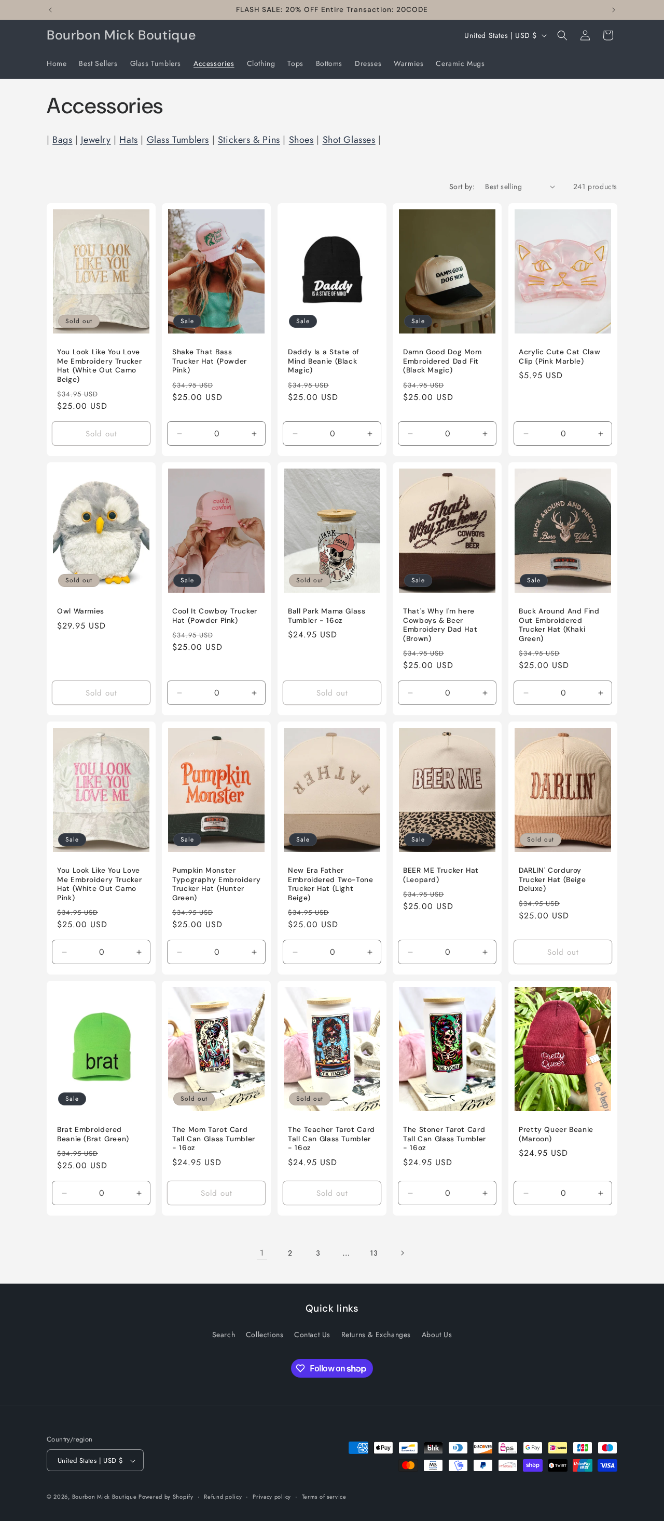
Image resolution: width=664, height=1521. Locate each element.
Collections (265, 1334)
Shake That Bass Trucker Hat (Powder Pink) (209, 361)
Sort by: (462, 186)
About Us (437, 1334)
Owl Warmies (80, 611)
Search (224, 1334)
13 (374, 1253)
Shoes (301, 139)
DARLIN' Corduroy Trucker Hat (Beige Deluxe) (552, 879)
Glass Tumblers (178, 139)
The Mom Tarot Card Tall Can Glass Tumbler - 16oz (213, 1138)
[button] (562, 35)
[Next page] (402, 1253)
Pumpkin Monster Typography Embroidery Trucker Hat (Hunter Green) (216, 884)
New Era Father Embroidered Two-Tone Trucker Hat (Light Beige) (331, 884)
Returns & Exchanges (376, 1334)
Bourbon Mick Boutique (105, 1497)
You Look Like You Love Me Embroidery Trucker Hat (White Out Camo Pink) (99, 884)
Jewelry (95, 139)
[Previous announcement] (50, 10)
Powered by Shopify (166, 1497)
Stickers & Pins (249, 139)
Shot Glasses (349, 139)
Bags (62, 139)
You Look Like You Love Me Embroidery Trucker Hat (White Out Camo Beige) (99, 366)
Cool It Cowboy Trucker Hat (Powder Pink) (214, 616)
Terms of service (324, 1496)
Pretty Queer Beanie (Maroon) (556, 1134)
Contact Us (312, 1334)
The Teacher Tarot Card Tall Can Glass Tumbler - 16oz (331, 1138)
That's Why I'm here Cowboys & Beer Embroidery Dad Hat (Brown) (440, 625)
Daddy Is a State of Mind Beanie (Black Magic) (323, 361)
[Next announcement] (613, 10)
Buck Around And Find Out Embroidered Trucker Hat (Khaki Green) (559, 625)
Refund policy (223, 1496)
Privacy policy (272, 1496)
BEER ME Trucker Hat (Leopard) (441, 875)
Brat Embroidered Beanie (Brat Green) (93, 1134)
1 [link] (262, 1253)
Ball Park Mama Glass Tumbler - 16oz (327, 616)
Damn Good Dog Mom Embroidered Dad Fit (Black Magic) (442, 361)
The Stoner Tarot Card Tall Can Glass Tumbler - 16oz (444, 1138)
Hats (128, 139)
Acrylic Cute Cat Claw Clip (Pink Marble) (559, 357)
